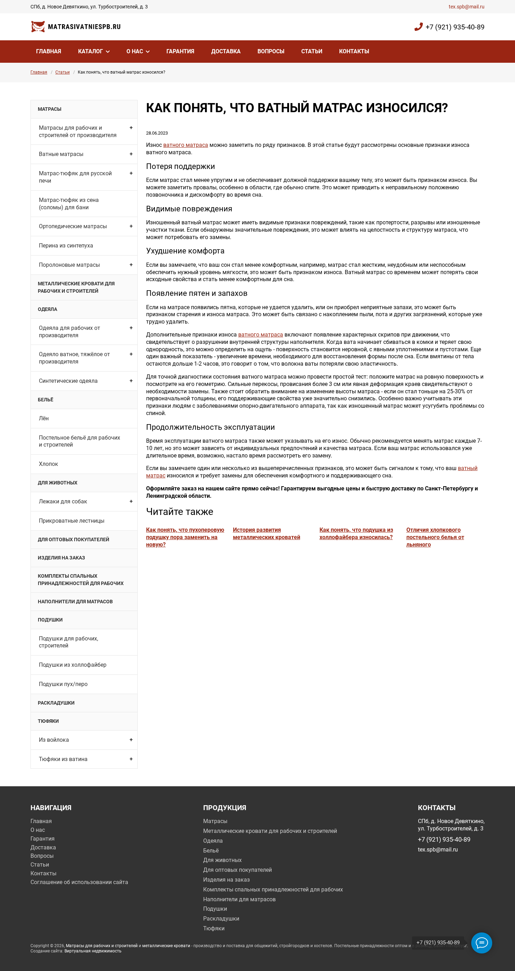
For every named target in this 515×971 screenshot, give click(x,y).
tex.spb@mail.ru (467, 6)
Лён (44, 418)
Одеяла (47, 309)
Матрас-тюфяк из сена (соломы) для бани (69, 204)
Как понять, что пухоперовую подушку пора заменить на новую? (185, 537)
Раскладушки (56, 703)
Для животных (57, 483)
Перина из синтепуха (66, 245)
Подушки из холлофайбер (73, 664)
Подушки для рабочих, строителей (68, 642)
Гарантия (180, 51)
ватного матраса (185, 145)
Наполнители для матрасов (75, 601)
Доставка (226, 51)
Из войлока (54, 739)
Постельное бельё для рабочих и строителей (79, 441)
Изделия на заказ (61, 558)
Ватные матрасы (61, 154)
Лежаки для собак (63, 501)
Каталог (90, 51)
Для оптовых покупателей (73, 539)
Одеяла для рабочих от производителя (69, 332)
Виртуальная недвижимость (93, 951)
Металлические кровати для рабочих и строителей (76, 287)
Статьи (311, 51)
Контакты (354, 51)
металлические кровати (166, 945)
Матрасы (49, 109)
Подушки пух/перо (63, 684)
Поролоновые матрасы (69, 265)
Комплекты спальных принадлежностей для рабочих (81, 579)
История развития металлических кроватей (266, 534)
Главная (48, 51)
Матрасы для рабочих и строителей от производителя (78, 131)
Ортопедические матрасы (73, 226)
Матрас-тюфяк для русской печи (75, 177)
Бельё (45, 399)
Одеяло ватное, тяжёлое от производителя (74, 358)
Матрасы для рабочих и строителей (102, 945)
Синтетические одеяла (68, 381)
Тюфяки (48, 721)
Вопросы (271, 51)
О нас (134, 51)
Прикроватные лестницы (71, 520)
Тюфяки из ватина (63, 759)
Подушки (50, 620)
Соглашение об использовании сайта (79, 882)
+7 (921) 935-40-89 (455, 27)
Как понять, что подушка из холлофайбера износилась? (356, 534)
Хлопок (48, 464)
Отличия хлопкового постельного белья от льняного (435, 537)
